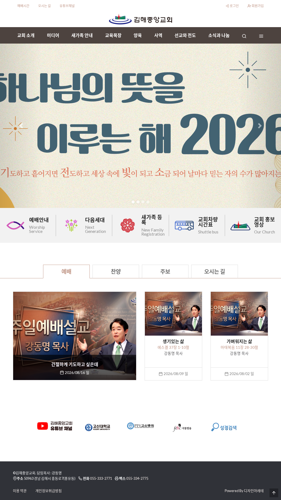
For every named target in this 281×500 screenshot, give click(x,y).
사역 (158, 35)
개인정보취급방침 (48, 490)
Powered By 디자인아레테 (244, 490)
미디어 (53, 35)
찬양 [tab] (116, 271)
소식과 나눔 (219, 35)
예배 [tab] (66, 271)
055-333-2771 (101, 478)
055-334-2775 (137, 478)
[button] (21, 126)
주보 (165, 271)
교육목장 (113, 35)
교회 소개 (26, 35)
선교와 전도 (185, 35)
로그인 (234, 6)
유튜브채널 (67, 6)
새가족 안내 (82, 35)
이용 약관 (20, 490)
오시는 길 (44, 6)
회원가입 (257, 6)
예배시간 (23, 6)
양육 (138, 35)
